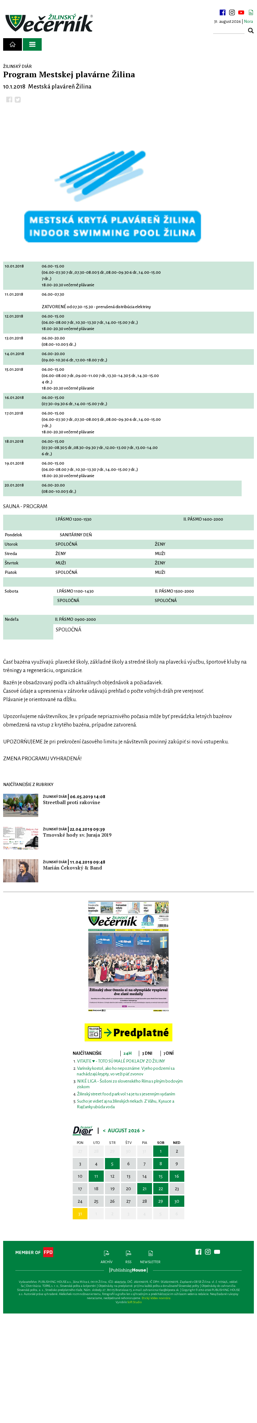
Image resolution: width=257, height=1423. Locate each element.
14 (144, 1176)
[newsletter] (251, 12)
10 (80, 1176)
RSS (128, 1262)
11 (96, 1176)
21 (145, 1188)
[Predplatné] (128, 1026)
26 (112, 1201)
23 (177, 1188)
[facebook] (222, 12)
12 (112, 1176)
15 (161, 1176)
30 (128, 1151)
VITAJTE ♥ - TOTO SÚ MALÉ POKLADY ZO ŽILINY (121, 1061)
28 (96, 1151)
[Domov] (12, 44)
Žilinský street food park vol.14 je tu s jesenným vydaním (126, 1094)
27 (80, 1151)
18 (96, 1188)
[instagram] (232, 12)
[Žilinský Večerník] (50, 23)
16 (177, 1176)
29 (112, 1151)
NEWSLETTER (150, 1262)
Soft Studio (135, 1302)
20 (128, 1188)
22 (161, 1188)
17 (80, 1188)
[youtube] (241, 12)
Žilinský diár (55, 796)
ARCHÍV (107, 1262)
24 (80, 1201)
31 (144, 1151)
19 (112, 1188)
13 (128, 1176)
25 (96, 1201)
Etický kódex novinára (156, 1298)
